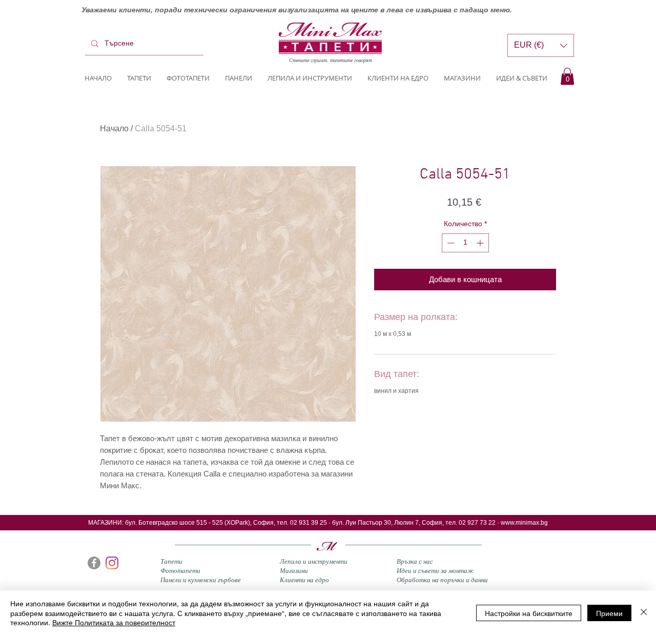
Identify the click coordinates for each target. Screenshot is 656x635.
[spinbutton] (465, 243)
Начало (114, 128)
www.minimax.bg (524, 522)
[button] (567, 76)
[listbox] (540, 45)
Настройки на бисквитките (528, 613)
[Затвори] (644, 613)
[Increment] (481, 243)
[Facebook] (94, 563)
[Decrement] (449, 243)
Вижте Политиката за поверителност (113, 622)
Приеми (609, 613)
